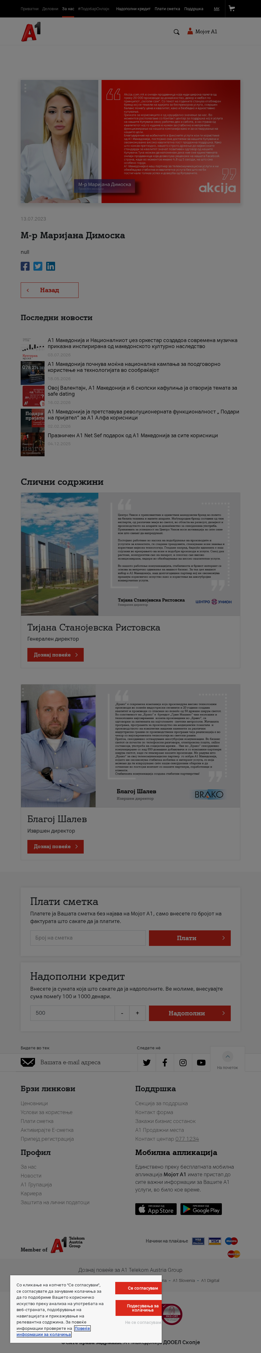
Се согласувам (143, 1288)
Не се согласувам (143, 1322)
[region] (86, 1309)
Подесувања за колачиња (143, 1308)
